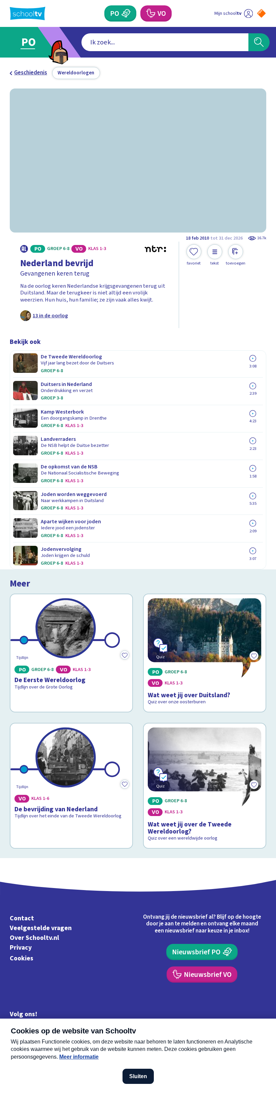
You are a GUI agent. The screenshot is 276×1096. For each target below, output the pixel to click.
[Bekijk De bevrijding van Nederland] (71, 785)
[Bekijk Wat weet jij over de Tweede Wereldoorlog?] (204, 786)
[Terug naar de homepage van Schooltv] (27, 13)
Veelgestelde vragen (41, 928)
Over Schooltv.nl (34, 938)
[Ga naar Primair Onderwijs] (33, 42)
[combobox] (164, 42)
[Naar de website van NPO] (261, 13)
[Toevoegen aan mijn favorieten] (124, 654)
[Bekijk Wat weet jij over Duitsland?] (204, 653)
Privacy (21, 947)
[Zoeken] (259, 42)
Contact (22, 918)
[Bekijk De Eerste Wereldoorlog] (71, 653)
